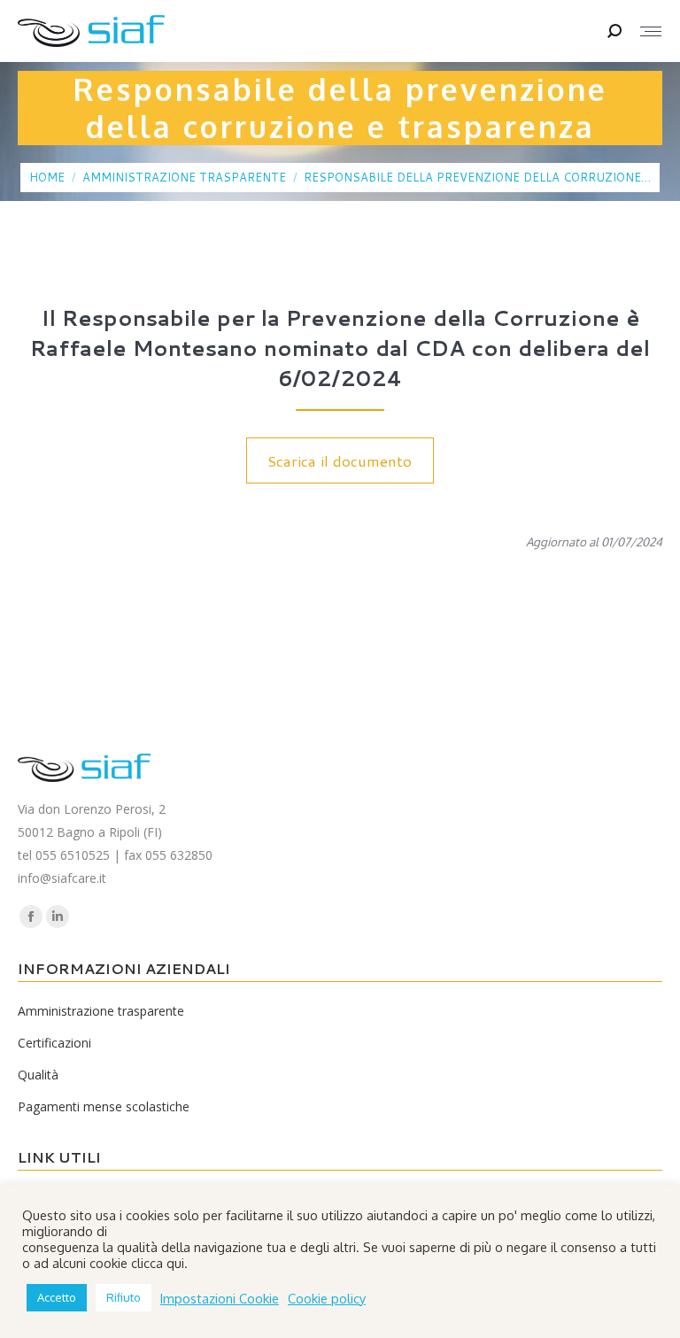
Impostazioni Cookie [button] (219, 1298)
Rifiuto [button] (123, 1297)
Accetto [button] (56, 1297)
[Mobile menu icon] (650, 31)
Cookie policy (327, 1298)
